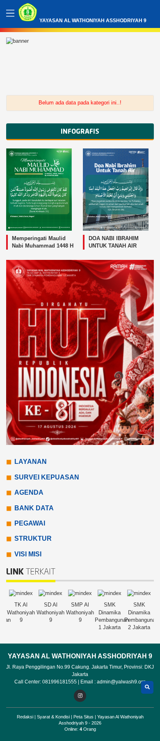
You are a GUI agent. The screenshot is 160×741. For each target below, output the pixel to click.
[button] (146, 60)
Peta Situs (84, 716)
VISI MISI (27, 554)
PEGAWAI (29, 523)
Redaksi (25, 716)
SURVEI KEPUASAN (46, 477)
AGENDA (28, 492)
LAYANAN (30, 461)
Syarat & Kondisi (54, 716)
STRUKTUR (33, 538)
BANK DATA (34, 508)
